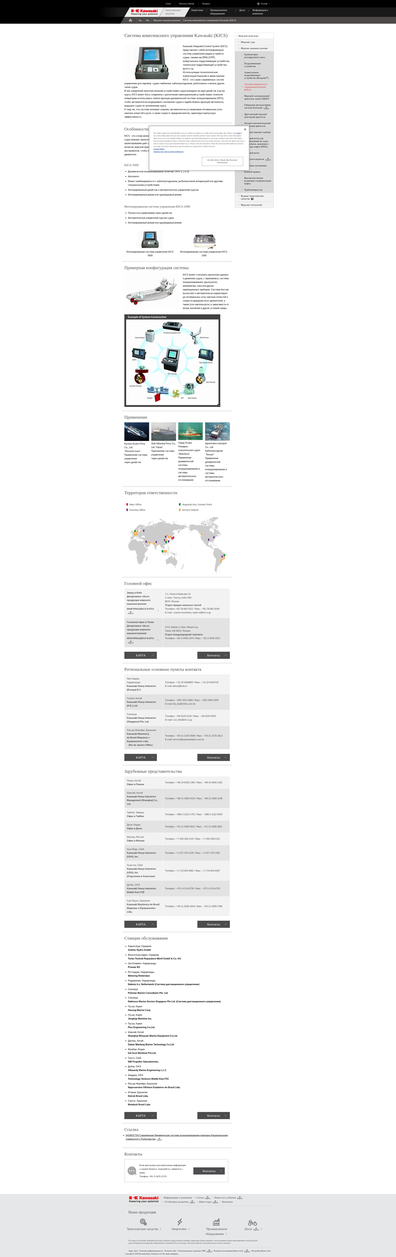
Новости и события (225, 1197)
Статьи (200, 1197)
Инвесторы (205, 1201)
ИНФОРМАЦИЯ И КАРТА (140, 609)
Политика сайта (170, 1251)
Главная (130, 20)
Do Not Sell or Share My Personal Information (222, 161)
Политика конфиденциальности (151, 1251)
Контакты (213, 655)
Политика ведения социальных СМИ (191, 1251)
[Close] (245, 129)
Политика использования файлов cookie (228, 1251)
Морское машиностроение (166, 20)
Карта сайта (133, 1251)
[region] (199, 148)
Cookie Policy (159, 149)
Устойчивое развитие (176, 1201)
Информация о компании (178, 1197)
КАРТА (141, 655)
